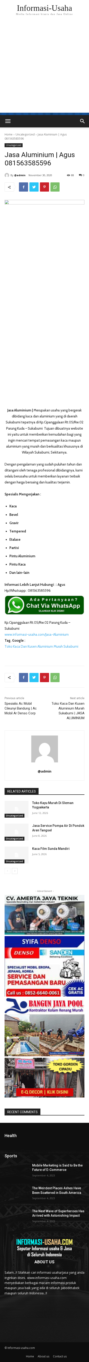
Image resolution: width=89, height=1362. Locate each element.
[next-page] (15, 871)
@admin (20, 175)
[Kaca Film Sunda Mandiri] (17, 855)
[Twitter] (34, 187)
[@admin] (7, 175)
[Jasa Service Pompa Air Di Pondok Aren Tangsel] (17, 832)
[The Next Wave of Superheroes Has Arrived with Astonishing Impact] (17, 1217)
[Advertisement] (44, 68)
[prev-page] (7, 871)
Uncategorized (25, 134)
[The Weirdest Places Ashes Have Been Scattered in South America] (17, 1194)
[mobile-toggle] (7, 121)
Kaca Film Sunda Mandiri (51, 849)
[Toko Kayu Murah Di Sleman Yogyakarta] (17, 809)
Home (9, 134)
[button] (82, 121)
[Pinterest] (44, 187)
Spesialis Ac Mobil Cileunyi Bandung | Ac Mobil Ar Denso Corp (21, 708)
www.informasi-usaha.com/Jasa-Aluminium (37, 634)
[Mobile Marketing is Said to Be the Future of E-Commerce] (17, 1171)
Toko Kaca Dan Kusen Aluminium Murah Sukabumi (41, 646)
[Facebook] (23, 187)
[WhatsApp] (55, 187)
